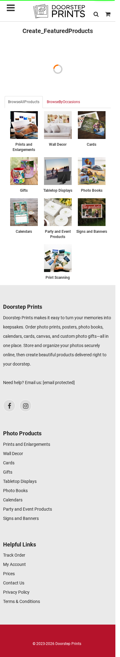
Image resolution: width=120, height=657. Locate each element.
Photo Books (15, 490)
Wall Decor (13, 453)
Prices (9, 573)
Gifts (7, 472)
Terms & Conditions (21, 601)
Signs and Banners (21, 518)
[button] (96, 14)
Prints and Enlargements (26, 444)
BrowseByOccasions (63, 102)
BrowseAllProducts (23, 102)
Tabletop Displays (20, 481)
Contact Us (13, 582)
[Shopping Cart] (107, 14)
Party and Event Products (27, 509)
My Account (14, 564)
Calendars (12, 499)
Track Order (14, 555)
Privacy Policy (16, 592)
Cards (8, 462)
